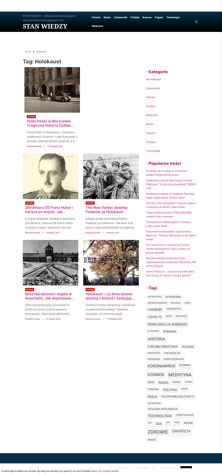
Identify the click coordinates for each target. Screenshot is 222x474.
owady (188, 382)
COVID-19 (155, 317)
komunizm (154, 359)
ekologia (181, 316)
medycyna (180, 374)
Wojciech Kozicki (34, 146)
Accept (106, 471)
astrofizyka (154, 296)
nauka (163, 382)
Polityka (135, 17)
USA (159, 424)
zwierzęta (181, 431)
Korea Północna (174, 359)
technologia (160, 416)
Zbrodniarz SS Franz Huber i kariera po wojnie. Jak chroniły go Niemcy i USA (49, 209)
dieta (169, 316)
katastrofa (154, 353)
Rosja (152, 397)
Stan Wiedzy (45, 26)
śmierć (152, 440)
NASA (151, 382)
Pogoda (159, 17)
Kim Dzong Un (172, 353)
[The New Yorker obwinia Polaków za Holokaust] (111, 176)
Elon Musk (153, 331)
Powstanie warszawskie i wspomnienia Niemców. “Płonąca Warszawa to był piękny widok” (171, 235)
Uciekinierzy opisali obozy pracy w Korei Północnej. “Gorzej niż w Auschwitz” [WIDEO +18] (171, 184)
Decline (115, 471)
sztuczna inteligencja (163, 409)
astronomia (173, 296)
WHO (168, 422)
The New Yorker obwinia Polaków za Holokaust (106, 209)
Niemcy (177, 382)
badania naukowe (157, 303)
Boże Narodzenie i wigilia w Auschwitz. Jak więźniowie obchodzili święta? (48, 296)
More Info (97, 471)
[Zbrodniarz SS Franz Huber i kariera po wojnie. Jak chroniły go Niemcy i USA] (50, 176)
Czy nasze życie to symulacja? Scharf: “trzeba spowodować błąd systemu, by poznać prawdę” (168, 248)
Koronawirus (161, 366)
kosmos (156, 374)
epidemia (169, 331)
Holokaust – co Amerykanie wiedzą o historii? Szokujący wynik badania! (110, 296)
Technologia (173, 17)
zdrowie (158, 432)
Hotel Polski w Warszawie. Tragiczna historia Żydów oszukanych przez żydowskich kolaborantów (49, 123)
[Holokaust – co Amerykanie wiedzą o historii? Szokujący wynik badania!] (111, 263)
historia (156, 339)
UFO (150, 423)
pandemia (153, 389)
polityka (170, 390)
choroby (155, 310)
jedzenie (188, 346)
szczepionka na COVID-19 (177, 396)
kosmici (184, 365)
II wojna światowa (162, 347)
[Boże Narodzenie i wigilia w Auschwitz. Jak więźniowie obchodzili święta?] (50, 263)
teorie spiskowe (185, 415)
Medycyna (97, 26)
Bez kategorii (153, 79)
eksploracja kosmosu (167, 324)
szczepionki (154, 403)
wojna (188, 423)
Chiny (187, 303)
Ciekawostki (120, 17)
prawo (184, 389)
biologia (175, 303)
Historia (96, 17)
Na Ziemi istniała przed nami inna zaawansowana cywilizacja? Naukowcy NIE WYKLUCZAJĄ (171, 262)
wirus (177, 422)
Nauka (107, 17)
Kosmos (147, 17)
